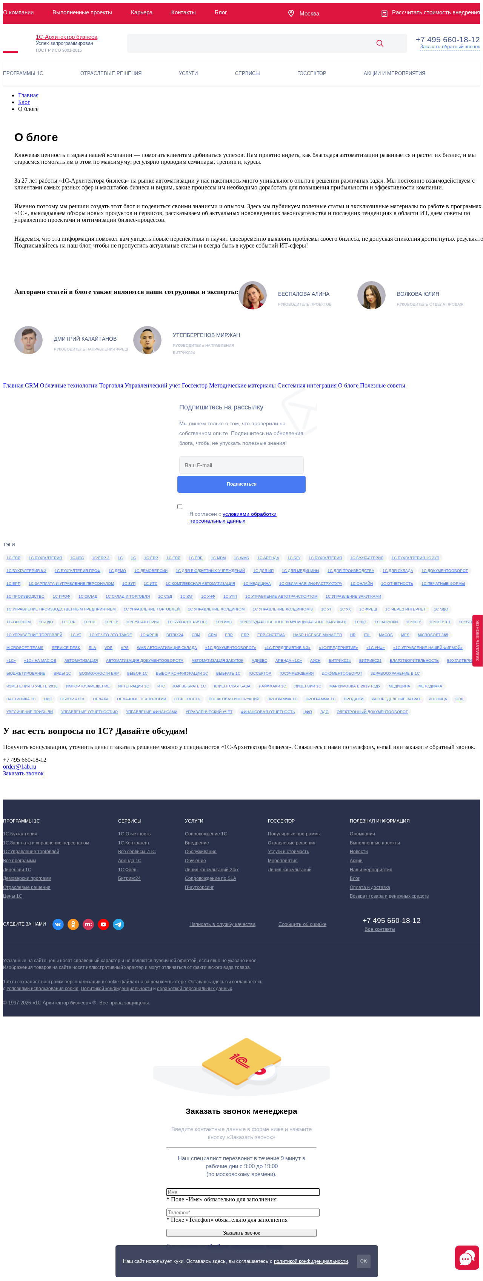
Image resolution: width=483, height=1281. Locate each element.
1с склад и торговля (128, 596)
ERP (245, 635)
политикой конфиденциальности (311, 1261)
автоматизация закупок (217, 660)
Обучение (195, 860)
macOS (386, 635)
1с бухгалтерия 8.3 (26, 571)
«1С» (11, 660)
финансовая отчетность (268, 712)
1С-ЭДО (46, 622)
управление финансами (151, 712)
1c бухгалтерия (45, 558)
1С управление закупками (353, 596)
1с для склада (398, 571)
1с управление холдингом (216, 609)
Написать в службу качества (222, 924)
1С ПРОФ (61, 596)
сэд (459, 699)
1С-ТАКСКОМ (18, 622)
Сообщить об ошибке (302, 924)
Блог (221, 12)
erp (229, 635)
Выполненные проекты (375, 843)
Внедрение (197, 843)
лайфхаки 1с (272, 686)
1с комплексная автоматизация (200, 583)
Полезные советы (382, 385)
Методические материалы (242, 385)
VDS (108, 648)
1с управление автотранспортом (281, 596)
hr (352, 635)
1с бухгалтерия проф (77, 571)
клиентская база (232, 686)
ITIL (367, 635)
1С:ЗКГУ (413, 622)
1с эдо (441, 609)
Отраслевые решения (27, 887)
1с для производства (351, 571)
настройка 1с (21, 699)
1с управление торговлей (152, 609)
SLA (92, 648)
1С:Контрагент (134, 843)
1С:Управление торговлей (34, 635)
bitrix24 (174, 635)
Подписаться (242, 484)
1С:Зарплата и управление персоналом (46, 843)
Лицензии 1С (17, 869)
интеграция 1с (133, 686)
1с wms (241, 558)
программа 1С (320, 699)
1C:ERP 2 (100, 558)
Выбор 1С (137, 673)
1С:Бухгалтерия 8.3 (188, 622)
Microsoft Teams (24, 648)
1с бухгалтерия (325, 558)
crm (212, 635)
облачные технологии (141, 699)
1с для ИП (263, 571)
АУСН (315, 660)
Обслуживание (201, 851)
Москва (309, 13)
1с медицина (257, 583)
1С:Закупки (386, 622)
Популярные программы (294, 834)
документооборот (342, 673)
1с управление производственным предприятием (60, 609)
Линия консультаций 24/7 (212, 869)
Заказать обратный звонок (450, 46)
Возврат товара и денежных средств (389, 896)
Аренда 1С (130, 860)
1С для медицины (300, 571)
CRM (31, 385)
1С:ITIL (90, 622)
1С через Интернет (405, 609)
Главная (28, 95)
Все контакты (380, 929)
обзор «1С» (72, 699)
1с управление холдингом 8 (283, 609)
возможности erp (99, 673)
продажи (353, 699)
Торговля (111, 385)
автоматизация (81, 660)
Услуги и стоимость (288, 851)
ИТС (161, 686)
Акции (356, 860)
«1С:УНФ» (375, 648)
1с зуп (128, 583)
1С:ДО (360, 622)
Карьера (141, 12)
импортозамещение (88, 686)
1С (133, 558)
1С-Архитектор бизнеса (66, 37)
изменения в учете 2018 (32, 686)
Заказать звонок (23, 773)
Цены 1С (12, 896)
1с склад (87, 596)
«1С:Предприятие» (338, 648)
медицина (399, 686)
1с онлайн (362, 583)
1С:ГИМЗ (224, 622)
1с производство (25, 596)
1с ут (326, 609)
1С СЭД (165, 596)
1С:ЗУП (465, 622)
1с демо (117, 571)
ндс (48, 699)
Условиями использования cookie (42, 988)
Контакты (183, 12)
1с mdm (218, 558)
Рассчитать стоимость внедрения (436, 12)
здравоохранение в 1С (395, 673)
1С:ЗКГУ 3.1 (440, 622)
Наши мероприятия (371, 869)
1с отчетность (397, 583)
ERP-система (271, 635)
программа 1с (282, 699)
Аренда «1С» (288, 660)
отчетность (187, 699)
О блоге (348, 385)
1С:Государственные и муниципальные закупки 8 (293, 622)
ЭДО (324, 712)
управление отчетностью (89, 712)
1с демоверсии (151, 571)
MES (405, 635)
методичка (430, 686)
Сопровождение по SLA (210, 878)
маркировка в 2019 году (354, 686)
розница (438, 699)
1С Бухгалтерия (366, 558)
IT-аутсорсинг (199, 887)
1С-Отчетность (134, 834)
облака (101, 699)
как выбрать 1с (189, 686)
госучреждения (297, 673)
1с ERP (173, 558)
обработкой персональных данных (194, 988)
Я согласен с (233, 517)
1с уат (186, 596)
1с (120, 558)
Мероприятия (283, 860)
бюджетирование (25, 673)
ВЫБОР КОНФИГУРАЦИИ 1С (182, 673)
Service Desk (66, 648)
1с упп (230, 596)
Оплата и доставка (370, 887)
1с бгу (294, 558)
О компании (18, 12)
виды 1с (62, 673)
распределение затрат (396, 699)
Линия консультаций (290, 869)
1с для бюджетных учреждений (210, 571)
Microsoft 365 (433, 635)
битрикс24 (370, 660)
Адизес (259, 660)
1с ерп (13, 583)
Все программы (19, 860)
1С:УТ (76, 635)
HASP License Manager (317, 635)
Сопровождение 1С (206, 834)
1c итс (77, 558)
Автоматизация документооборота (144, 660)
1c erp (13, 558)
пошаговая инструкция (234, 699)
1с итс (150, 583)
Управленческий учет (152, 385)
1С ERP (151, 558)
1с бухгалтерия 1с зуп (415, 558)
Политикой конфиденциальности (116, 988)
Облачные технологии (69, 385)
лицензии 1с (307, 686)
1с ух (345, 609)
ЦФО (307, 712)
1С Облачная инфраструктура (310, 583)
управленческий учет (209, 712)
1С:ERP (68, 622)
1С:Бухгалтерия (142, 622)
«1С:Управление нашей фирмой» (428, 648)
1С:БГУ (111, 622)
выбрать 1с (228, 673)
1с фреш (368, 609)
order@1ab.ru (19, 766)
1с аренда (268, 558)
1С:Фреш (149, 635)
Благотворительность (414, 660)
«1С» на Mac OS (40, 660)
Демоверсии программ (27, 878)
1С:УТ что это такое (110, 635)
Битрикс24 (340, 660)
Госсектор (195, 385)
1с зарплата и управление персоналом (71, 583)
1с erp (196, 558)
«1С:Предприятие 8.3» (288, 648)
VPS (125, 648)
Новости (359, 851)
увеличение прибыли (29, 712)
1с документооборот (444, 571)
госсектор (260, 673)
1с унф (208, 596)
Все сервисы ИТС (137, 851)
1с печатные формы (443, 583)
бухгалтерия (460, 660)
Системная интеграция (307, 385)
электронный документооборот (372, 712)
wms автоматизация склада (167, 648)
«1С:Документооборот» (230, 648)
